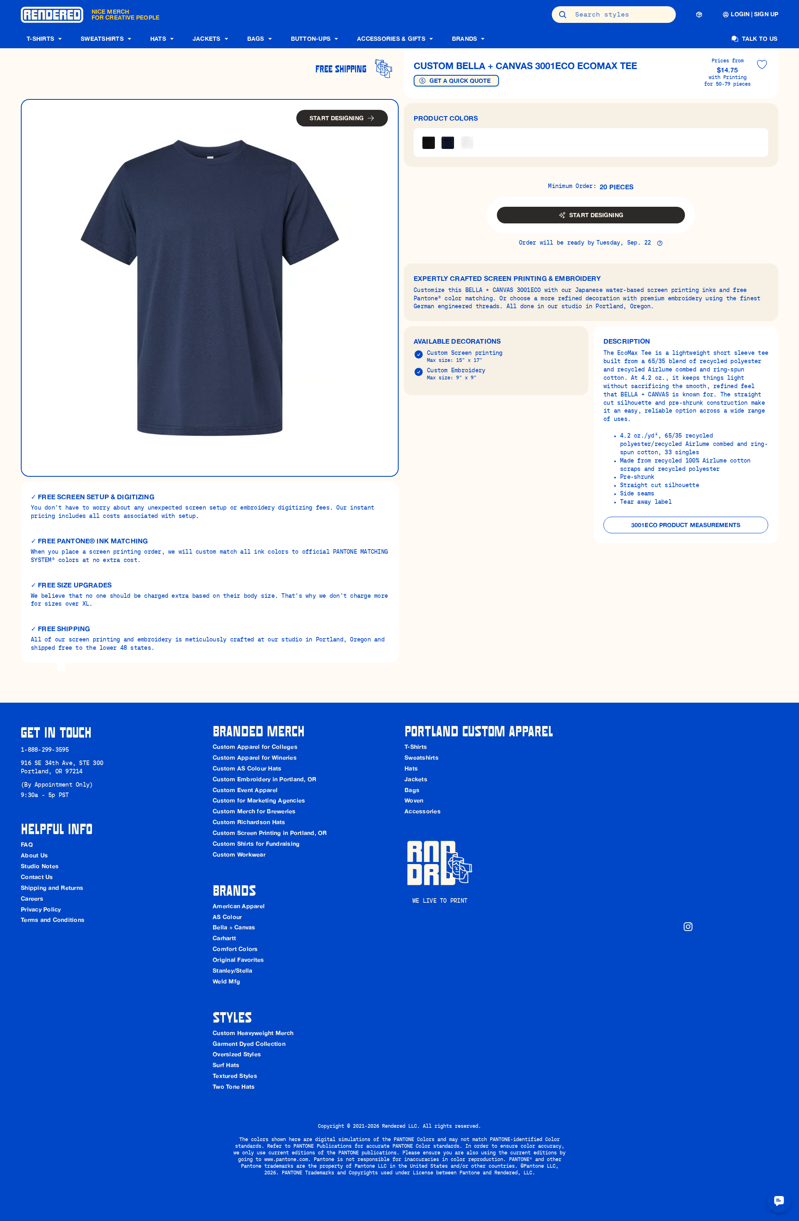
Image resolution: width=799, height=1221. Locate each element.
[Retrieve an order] (699, 14)
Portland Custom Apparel (478, 730)
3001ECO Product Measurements (685, 525)
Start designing (337, 118)
